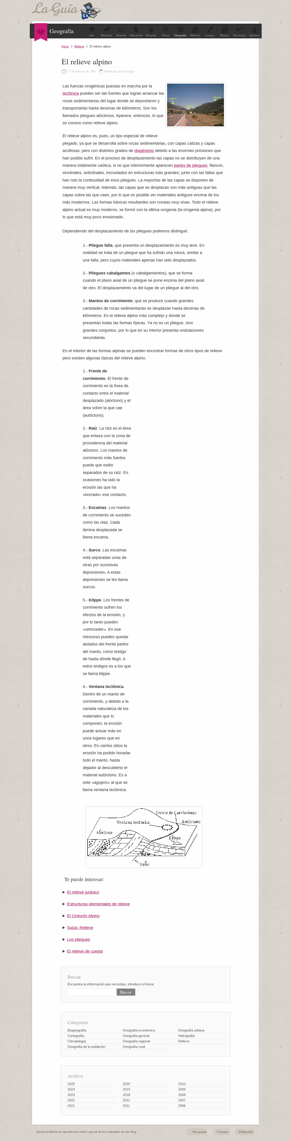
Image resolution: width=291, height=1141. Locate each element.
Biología (106, 35)
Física (165, 35)
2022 (71, 1100)
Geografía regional (136, 1041)
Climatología (77, 1041)
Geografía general (136, 1036)
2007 (182, 1100)
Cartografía (76, 1036)
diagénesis (144, 150)
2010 (182, 1084)
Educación (136, 35)
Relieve (79, 46)
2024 (71, 1089)
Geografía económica (139, 1030)
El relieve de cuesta (85, 951)
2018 (126, 1095)
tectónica (71, 93)
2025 (71, 1084)
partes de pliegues (190, 165)
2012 (126, 1100)
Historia (195, 35)
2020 (126, 1084)
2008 (182, 1095)
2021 (71, 1106)
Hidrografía (186, 1036)
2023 (71, 1095)
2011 (126, 1106)
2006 (182, 1106)
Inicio (65, 46)
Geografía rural (134, 1047)
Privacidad (199, 1132)
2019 (126, 1089)
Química (254, 35)
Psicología (239, 35)
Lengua (210, 35)
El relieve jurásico (83, 892)
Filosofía (151, 35)
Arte (91, 35)
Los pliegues (78, 939)
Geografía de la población (86, 1047)
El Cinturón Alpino (83, 916)
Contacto (222, 1132)
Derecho (121, 35)
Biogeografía (77, 1030)
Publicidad (245, 1132)
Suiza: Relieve (80, 927)
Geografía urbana (191, 1030)
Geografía (180, 35)
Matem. (224, 35)
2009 (182, 1089)
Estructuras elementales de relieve (98, 904)
